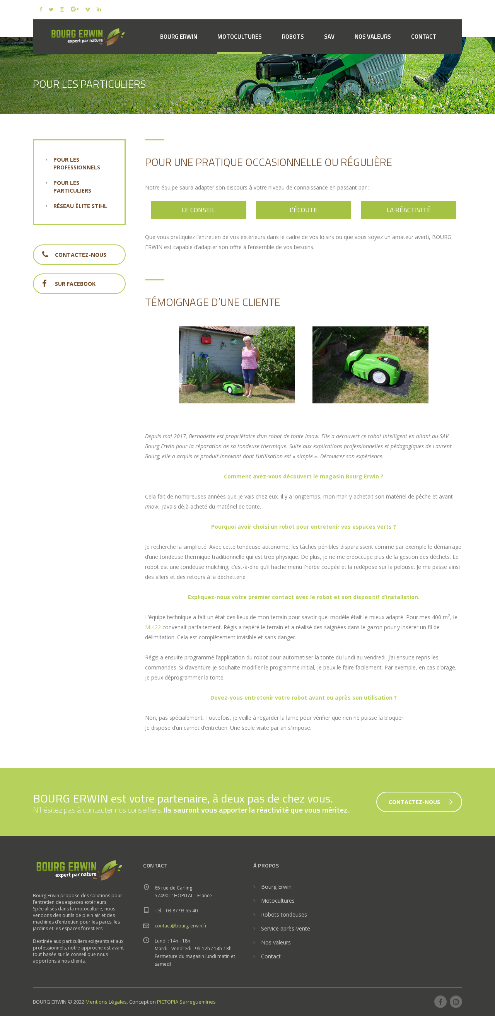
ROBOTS (293, 36)
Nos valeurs (276, 942)
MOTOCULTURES (239, 36)
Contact (271, 956)
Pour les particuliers (72, 186)
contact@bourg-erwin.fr (181, 925)
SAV (329, 36)
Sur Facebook (75, 283)
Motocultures (278, 900)
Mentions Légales (106, 1001)
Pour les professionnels (76, 163)
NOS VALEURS (373, 36)
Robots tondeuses (284, 914)
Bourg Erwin (276, 886)
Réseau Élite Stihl (80, 206)
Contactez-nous (80, 254)
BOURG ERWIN (178, 36)
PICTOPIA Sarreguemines (186, 1001)
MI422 (153, 627)
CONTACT (424, 36)
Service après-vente (285, 928)
